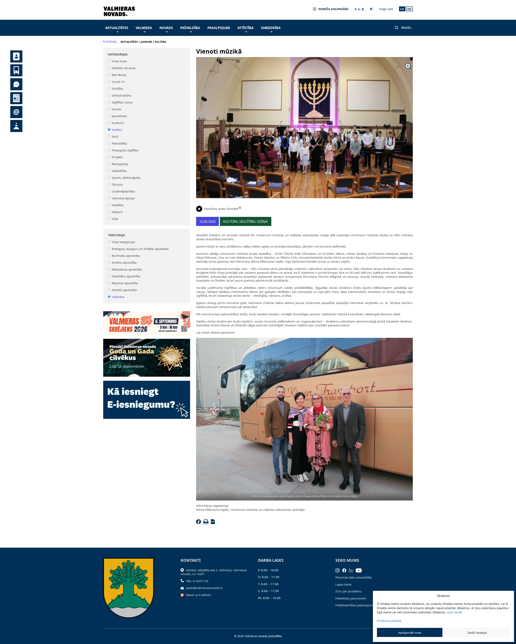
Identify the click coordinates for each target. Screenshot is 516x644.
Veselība (117, 205)
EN (409, 9)
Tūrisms (117, 184)
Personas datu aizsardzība (353, 577)
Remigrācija (120, 164)
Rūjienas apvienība (125, 283)
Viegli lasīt (386, 9)
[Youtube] (360, 570)
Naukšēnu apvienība (126, 276)
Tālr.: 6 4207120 (197, 581)
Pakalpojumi (218, 28)
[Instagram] (338, 570)
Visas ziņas (119, 61)
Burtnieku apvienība (126, 256)
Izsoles (116, 109)
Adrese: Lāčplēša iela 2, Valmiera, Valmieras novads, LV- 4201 (214, 572)
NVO (115, 136)
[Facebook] (199, 523)
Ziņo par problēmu (348, 591)
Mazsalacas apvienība (127, 269)
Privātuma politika (389, 621)
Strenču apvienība (124, 290)
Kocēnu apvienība (124, 262)
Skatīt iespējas (477, 632)
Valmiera (144, 28)
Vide (115, 219)
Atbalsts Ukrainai (123, 68)
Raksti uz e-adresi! (198, 595)
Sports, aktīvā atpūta (126, 178)
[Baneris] (146, 321)
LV (402, 9)
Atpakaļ (111, 42)
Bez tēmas (119, 75)
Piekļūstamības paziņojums (354, 605)
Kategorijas (118, 54)
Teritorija (116, 235)
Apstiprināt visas (409, 632)
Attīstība (245, 28)
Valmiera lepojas (123, 198)
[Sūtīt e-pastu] (183, 588)
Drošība (117, 88)
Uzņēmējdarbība (123, 191)
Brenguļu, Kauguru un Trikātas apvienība (140, 249)
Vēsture (117, 212)
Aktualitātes (116, 28)
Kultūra (117, 130)
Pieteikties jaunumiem (350, 598)
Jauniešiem (119, 116)
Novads (166, 28)
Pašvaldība (190, 28)
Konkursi (118, 123)
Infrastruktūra (121, 95)
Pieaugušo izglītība (125, 150)
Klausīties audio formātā (221, 209)
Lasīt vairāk (454, 612)
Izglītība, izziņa (122, 102)
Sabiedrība (271, 28)
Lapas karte (343, 584)
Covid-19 (118, 82)
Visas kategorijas (123, 242)
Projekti (117, 157)
